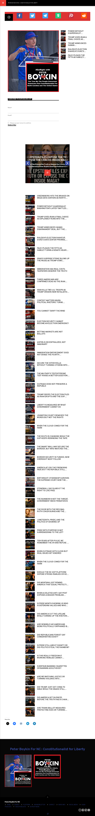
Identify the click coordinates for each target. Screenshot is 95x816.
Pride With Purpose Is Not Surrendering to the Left (50, 531)
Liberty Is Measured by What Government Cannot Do (51, 406)
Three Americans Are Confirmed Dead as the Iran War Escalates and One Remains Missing (53, 281)
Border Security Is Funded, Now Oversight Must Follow (53, 458)
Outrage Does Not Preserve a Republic (52, 385)
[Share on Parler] (70, 15)
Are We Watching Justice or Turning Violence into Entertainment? (51, 678)
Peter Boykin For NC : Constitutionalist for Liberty (23, 3)
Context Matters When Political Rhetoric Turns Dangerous (50, 302)
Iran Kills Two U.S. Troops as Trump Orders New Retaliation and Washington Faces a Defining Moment (52, 291)
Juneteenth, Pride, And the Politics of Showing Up (50, 521)
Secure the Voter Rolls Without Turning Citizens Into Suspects (52, 364)
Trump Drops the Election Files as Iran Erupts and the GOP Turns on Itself (53, 396)
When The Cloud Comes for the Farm (52, 563)
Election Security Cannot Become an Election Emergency (53, 322)
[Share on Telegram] (45, 15)
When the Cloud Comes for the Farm (52, 427)
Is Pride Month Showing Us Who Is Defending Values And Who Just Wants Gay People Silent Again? (52, 605)
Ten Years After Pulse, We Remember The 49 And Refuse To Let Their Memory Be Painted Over (53, 542)
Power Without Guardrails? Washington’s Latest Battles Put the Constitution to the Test (76, 32)
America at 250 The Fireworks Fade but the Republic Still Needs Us (52, 469)
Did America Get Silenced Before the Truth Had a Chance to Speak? (53, 699)
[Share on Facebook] (19, 15)
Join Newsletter (39, 805)
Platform (26, 805)
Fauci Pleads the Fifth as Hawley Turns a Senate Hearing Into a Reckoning (76, 56)
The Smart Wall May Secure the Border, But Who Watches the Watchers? (53, 448)
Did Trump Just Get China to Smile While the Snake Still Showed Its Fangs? (51, 688)
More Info (61, 805)
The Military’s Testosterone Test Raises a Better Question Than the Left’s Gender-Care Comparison (52, 375)
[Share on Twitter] (32, 15)
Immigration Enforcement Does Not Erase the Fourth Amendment (53, 354)
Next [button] (67, 163)
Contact (52, 805)
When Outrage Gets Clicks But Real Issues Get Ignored (52, 552)
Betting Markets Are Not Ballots (50, 333)
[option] (47, 163)
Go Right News (34, 807)
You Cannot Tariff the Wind (51, 311)
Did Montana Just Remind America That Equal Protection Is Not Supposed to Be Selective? (53, 584)
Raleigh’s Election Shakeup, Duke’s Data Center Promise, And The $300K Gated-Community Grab (77, 50)
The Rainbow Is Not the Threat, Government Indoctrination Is (52, 500)
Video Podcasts (20, 807)
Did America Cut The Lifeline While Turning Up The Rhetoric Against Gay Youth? (52, 615)
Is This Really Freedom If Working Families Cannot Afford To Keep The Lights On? (52, 657)
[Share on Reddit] (83, 15)
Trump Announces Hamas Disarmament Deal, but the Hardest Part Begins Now (77, 44)
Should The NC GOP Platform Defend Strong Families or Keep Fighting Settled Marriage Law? (53, 573)
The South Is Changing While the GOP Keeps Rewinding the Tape (53, 437)
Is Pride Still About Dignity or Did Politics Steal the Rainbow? (53, 646)
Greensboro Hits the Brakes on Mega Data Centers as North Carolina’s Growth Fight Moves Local (53, 197)
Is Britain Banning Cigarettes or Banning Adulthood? (52, 667)
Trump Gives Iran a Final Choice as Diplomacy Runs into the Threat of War (77, 38)
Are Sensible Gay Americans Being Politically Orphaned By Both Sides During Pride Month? (53, 625)
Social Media (73, 805)
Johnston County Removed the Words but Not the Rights (52, 416)
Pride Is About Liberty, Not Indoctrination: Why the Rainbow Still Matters (47, 158)
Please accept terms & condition (20, 123)
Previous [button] (27, 163)
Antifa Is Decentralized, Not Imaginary (51, 343)
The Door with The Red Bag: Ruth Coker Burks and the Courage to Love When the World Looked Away (50, 511)
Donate (16, 805)
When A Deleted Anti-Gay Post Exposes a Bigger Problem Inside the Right (52, 594)
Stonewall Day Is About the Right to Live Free (51, 490)
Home (9, 805)
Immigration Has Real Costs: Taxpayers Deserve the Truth (52, 270)
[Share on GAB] (58, 15)
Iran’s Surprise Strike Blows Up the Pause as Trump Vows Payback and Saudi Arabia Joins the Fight (53, 260)
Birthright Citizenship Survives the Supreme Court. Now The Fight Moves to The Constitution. (53, 479)
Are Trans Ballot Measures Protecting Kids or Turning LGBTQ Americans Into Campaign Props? (53, 709)
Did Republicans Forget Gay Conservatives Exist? (51, 636)
